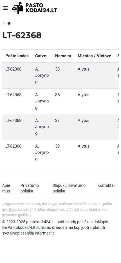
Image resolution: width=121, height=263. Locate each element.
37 (57, 120)
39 (57, 146)
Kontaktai (106, 185)
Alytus (83, 69)
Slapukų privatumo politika (69, 188)
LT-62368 (13, 69)
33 (57, 69)
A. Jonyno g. (42, 75)
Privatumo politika (30, 188)
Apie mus (6, 188)
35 (57, 94)
